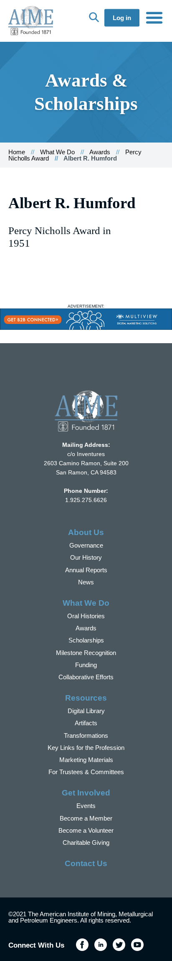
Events (86, 805)
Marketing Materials (86, 759)
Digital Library (86, 710)
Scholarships (86, 640)
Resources (86, 697)
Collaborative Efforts (86, 677)
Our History (86, 557)
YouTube (137, 944)
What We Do (57, 151)
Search (94, 17)
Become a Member (86, 818)
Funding (86, 664)
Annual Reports (86, 570)
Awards (99, 151)
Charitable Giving (86, 842)
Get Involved (86, 792)
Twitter (119, 944)
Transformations (86, 735)
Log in (122, 17)
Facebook (82, 944)
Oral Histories (86, 615)
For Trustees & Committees (86, 771)
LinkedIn (100, 944)
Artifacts (86, 722)
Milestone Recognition (86, 652)
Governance (86, 545)
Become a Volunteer (86, 830)
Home (16, 151)
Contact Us (86, 863)
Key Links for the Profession (86, 747)
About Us (86, 532)
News (86, 582)
